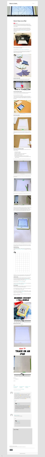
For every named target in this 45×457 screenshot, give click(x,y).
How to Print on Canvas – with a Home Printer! (16, 386)
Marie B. (15, 415)
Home (10, 15)
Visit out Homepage (21, 281)
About (23, 15)
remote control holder (26, 279)
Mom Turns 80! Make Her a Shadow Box (21, 386)
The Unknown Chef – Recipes (18, 15)
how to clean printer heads (23, 30)
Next (34, 17)
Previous (32, 17)
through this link (22, 291)
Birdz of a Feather (13, 3)
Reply (16, 411)
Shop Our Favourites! (27, 15)
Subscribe (32, 15)
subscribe (25, 283)
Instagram (28, 49)
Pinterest (20, 49)
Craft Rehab (13, 15)
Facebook (22, 49)
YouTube (25, 49)
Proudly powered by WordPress (22, 453)
